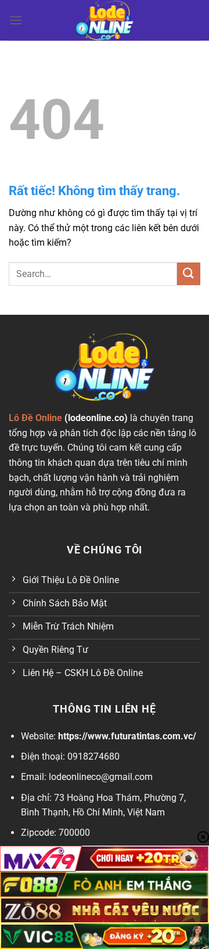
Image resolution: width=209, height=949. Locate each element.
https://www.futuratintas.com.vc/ (127, 736)
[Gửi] (188, 274)
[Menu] (16, 20)
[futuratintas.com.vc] (104, 20)
